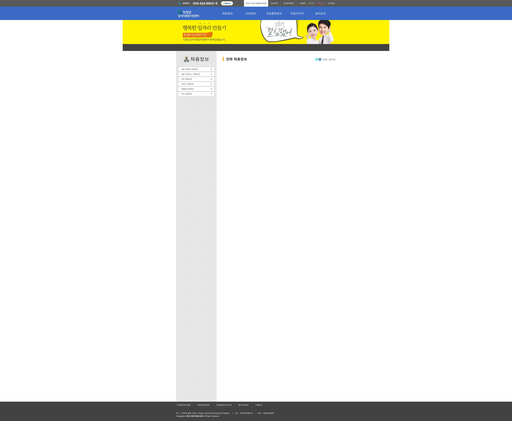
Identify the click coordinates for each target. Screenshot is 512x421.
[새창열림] (227, 3)
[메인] (196, 13)
